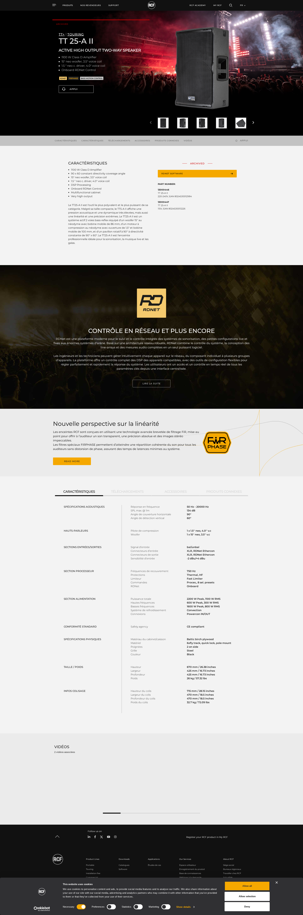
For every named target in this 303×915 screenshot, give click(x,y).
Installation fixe (93, 873)
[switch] (111, 906)
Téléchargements (119, 140)
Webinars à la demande (190, 877)
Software (123, 869)
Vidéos (188, 140)
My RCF (217, 5)
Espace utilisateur (187, 865)
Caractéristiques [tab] (79, 491)
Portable (90, 865)
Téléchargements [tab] (127, 491)
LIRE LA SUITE (151, 383)
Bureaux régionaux (232, 869)
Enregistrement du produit (192, 869)
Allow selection (247, 896)
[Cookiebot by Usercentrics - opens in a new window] (42, 908)
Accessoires (142, 140)
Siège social (228, 865)
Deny (247, 906)
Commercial (92, 877)
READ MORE (72, 461)
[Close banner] (277, 882)
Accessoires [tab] (176, 491)
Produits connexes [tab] (224, 491)
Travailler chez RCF (232, 873)
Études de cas (154, 865)
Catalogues (124, 865)
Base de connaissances (190, 873)
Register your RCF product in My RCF (207, 837)
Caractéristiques (66, 140)
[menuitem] (91, 5)
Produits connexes (167, 140)
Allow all (247, 886)
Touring (89, 869)
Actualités (228, 877)
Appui (74, 89)
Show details (183, 907)
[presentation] (151, 122)
